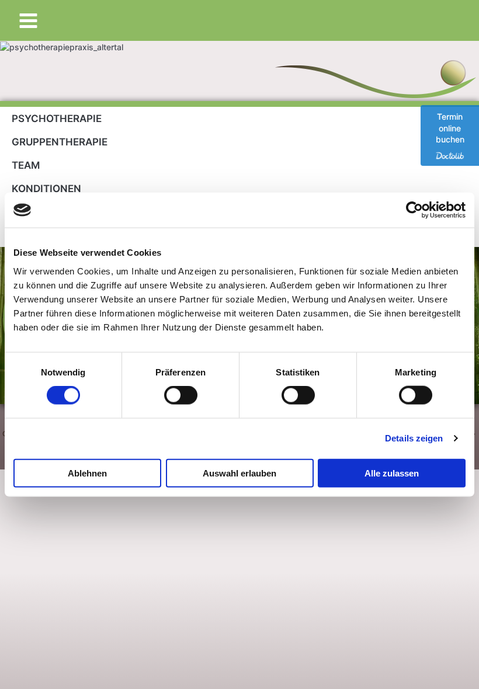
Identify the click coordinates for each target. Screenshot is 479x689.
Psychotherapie (57, 118)
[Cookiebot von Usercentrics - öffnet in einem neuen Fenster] (414, 210)
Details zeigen (414, 438)
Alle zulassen (392, 473)
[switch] (180, 395)
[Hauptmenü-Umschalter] (28, 20)
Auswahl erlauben (239, 473)
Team (26, 165)
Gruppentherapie (59, 142)
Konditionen (46, 188)
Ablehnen (87, 473)
